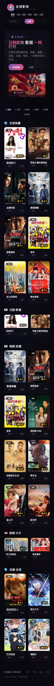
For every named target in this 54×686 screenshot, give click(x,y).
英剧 (36, 14)
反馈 (48, 672)
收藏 (31, 67)
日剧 (18, 14)
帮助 (35, 672)
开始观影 (16, 67)
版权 (41, 672)
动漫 (41, 14)
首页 (13, 14)
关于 (28, 672)
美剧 (30, 14)
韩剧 (24, 14)
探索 (29, 21)
